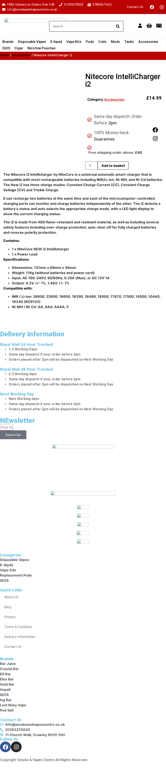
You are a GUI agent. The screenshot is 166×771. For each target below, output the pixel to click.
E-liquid (56, 42)
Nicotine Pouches (41, 48)
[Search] (117, 26)
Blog (7, 607)
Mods (115, 42)
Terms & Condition (18, 627)
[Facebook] (152, 7)
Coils (102, 42)
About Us (11, 597)
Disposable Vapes (32, 42)
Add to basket (113, 165)
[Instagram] (161, 7)
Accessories (148, 42)
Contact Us (135, 7)
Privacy (10, 617)
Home (4, 55)
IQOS (6, 48)
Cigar (18, 48)
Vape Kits (73, 42)
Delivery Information (19, 637)
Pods (90, 42)
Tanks (129, 42)
